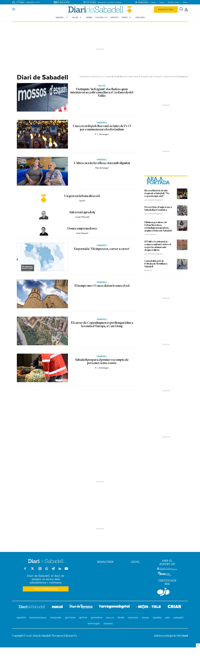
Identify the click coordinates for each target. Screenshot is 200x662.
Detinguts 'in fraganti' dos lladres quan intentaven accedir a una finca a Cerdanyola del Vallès (101, 92)
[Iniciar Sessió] (186, 9)
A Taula (152, 2)
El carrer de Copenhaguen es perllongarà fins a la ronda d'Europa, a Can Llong (102, 324)
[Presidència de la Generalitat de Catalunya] (167, 569)
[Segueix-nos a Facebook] (25, 570)
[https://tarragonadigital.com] (114, 607)
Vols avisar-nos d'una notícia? (110, 2)
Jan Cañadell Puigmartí (153, 199)
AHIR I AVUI (133, 77)
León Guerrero (150, 234)
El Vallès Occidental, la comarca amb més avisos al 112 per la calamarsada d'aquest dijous (157, 245)
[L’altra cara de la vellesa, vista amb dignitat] (42, 171)
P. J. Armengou (102, 134)
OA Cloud (182, 635)
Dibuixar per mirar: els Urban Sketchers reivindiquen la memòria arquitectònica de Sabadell (158, 226)
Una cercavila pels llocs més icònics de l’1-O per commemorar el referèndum (102, 128)
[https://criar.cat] (174, 607)
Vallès (77, 17)
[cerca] (181, 9)
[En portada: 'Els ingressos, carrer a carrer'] (42, 257)
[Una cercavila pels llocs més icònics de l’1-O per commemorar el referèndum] (42, 134)
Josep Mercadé (82, 217)
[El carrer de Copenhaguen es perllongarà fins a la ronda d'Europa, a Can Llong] (42, 331)
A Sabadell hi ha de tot (91, 77)
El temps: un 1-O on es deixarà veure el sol (101, 285)
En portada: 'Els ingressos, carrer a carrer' (102, 249)
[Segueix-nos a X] (32, 570)
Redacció (148, 270)
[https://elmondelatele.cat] (148, 607)
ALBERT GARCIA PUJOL (151, 77)
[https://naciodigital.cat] (57, 607)
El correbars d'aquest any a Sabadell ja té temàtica (158, 208)
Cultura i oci (101, 17)
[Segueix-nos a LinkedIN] (60, 569)
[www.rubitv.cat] (167, 618)
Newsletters (165, 9)
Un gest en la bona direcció (82, 196)
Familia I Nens (173, 2)
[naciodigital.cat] (38, 618)
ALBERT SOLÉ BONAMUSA (176, 77)
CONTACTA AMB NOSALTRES (46, 589)
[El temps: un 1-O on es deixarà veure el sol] (42, 294)
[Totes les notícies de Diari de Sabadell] (100, 9)
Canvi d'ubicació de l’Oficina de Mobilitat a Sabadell (155, 264)
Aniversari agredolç (82, 212)
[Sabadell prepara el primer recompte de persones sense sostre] (42, 368)
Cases (161, 2)
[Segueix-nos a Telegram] (53, 570)
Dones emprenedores (82, 228)
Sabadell (61, 17)
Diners (89, 17)
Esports (114, 17)
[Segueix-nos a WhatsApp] (46, 569)
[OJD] (163, 592)
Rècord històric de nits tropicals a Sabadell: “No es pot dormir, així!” (157, 193)
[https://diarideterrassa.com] (81, 607)
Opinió (126, 17)
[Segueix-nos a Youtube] (66, 570)
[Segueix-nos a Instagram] (40, 570)
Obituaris (140, 17)
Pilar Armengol (101, 167)
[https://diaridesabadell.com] (32, 607)
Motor (185, 2)
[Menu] (13, 9)
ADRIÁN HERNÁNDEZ (116, 77)
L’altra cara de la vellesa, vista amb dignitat (102, 163)
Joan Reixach (82, 233)
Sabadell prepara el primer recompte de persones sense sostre (102, 361)
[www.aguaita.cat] (21, 618)
